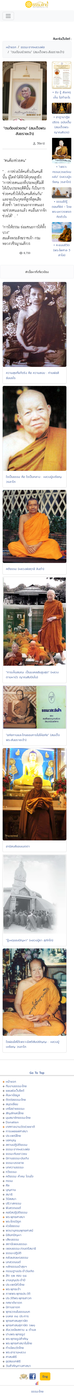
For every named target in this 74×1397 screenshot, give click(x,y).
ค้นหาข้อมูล (13, 1095)
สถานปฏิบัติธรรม (16, 1144)
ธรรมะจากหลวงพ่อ (33, 47)
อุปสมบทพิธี (13, 1361)
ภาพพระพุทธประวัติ (18, 1293)
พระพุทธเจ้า (13, 1289)
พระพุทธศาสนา (15, 1217)
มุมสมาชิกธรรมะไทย (18, 1117)
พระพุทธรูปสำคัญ (17, 1339)
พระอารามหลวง (16, 1352)
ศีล (7, 1185)
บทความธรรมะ (15, 1167)
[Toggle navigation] (8, 16)
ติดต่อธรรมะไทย (16, 1099)
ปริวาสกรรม (13, 1203)
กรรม (9, 1181)
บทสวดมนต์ (13, 1262)
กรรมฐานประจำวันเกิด (20, 1271)
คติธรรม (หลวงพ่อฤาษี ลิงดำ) (25, 569)
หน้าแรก (11, 47)
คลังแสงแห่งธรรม (17, 1257)
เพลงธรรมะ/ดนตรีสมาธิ (21, 1248)
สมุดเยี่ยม (12, 1104)
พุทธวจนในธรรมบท (18, 1311)
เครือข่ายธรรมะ (15, 1108)
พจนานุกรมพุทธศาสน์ (19, 1230)
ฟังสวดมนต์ (13, 1208)
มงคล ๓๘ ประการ (17, 1316)
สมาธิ (9, 1194)
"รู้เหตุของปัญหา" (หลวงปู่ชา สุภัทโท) (29, 940)
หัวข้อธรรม (13, 1226)
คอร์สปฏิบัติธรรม (16, 1212)
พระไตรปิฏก (13, 1221)
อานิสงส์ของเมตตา (18, 846)
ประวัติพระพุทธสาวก (18, 1298)
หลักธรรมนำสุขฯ (16, 1266)
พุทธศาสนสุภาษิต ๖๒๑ (20, 1325)
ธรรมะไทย (37, 1391)
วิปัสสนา (11, 1199)
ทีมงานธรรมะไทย (16, 1086)
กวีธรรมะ (11, 1172)
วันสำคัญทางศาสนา (18, 1366)
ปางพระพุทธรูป (15, 1334)
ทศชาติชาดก (14, 1302)
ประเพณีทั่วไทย (15, 1284)
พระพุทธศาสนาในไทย (19, 1343)
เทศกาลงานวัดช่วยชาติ (20, 1126)
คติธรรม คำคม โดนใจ (20, 1176)
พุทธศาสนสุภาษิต (17, 1320)
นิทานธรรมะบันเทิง (17, 1158)
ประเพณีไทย (13, 1135)
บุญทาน (11, 1190)
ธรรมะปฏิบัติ (13, 1253)
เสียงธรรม (12, 1239)
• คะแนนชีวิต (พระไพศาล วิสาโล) (61, 250)
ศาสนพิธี (11, 1357)
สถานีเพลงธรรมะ (16, 1244)
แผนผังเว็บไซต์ (15, 1090)
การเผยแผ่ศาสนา (17, 1131)
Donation (12, 1122)
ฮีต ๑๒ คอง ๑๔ (16, 1275)
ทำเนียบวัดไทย (15, 1348)
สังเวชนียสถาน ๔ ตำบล (21, 1329)
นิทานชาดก (13, 1307)
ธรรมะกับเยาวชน (16, 1154)
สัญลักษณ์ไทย (15, 1113)
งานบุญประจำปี (15, 1280)
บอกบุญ (11, 1140)
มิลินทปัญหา (13, 1235)
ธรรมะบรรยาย (15, 1163)
